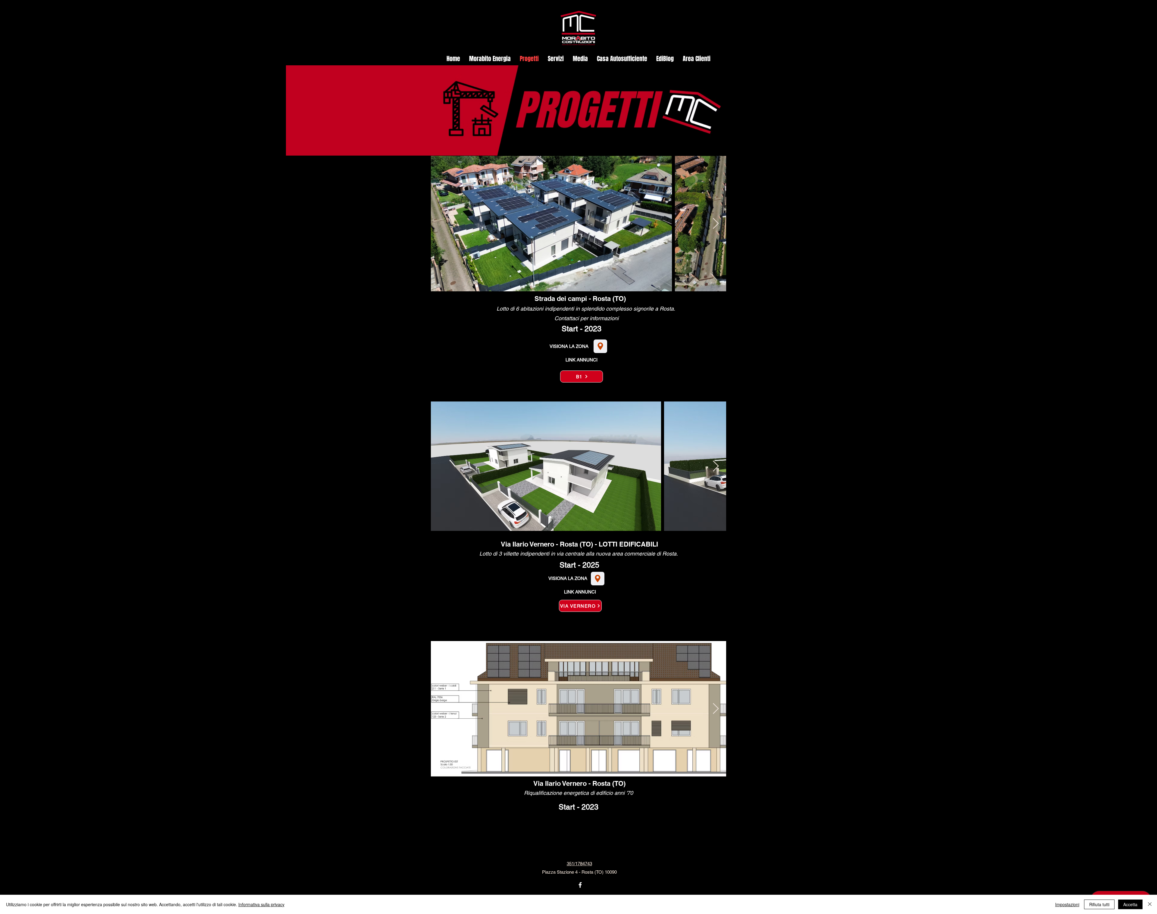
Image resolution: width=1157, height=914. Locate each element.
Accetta (1130, 904)
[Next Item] (715, 224)
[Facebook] (580, 885)
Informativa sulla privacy (261, 904)
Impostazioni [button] (1067, 904)
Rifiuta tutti (1099, 904)
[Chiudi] (1149, 904)
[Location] (600, 346)
